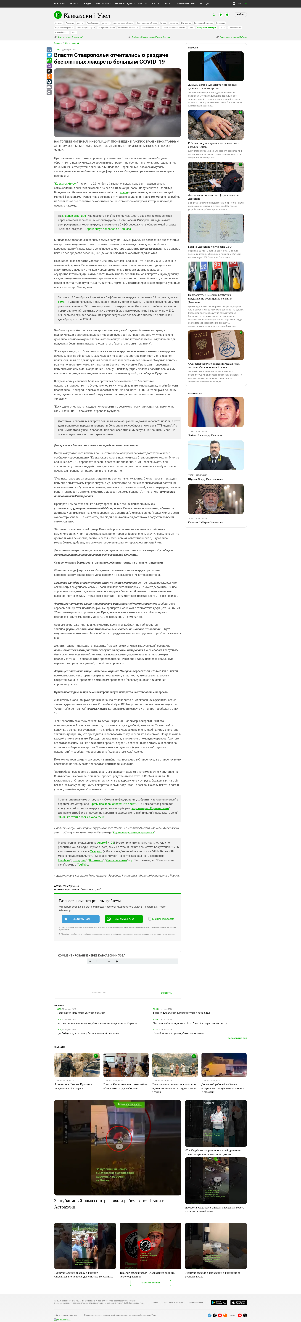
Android (102, 842)
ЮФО (74, 32)
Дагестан (174, 23)
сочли (124, 192)
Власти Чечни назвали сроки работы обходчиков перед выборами (125, 1086)
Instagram (79, 860)
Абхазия (58, 23)
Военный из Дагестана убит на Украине (81, 1013)
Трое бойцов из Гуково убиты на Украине (178, 1033)
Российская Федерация (128, 28)
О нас (155, 1302)
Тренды (86, 3)
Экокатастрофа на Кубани (233, 37)
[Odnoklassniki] (49, 76)
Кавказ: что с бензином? (70, 37)
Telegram (96, 851)
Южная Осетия (235, 28)
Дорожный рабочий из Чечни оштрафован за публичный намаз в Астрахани (222, 1088)
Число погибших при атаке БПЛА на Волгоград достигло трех (191, 1023)
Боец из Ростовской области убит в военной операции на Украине (97, 1023)
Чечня (222, 28)
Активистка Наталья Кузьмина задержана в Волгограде (73, 1086)
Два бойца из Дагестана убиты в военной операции (88, 1033)
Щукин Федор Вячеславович (205, 479)
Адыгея (80, 23)
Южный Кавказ (61, 32)
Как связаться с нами (173, 1302)
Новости (59, 3)
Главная (58, 43)
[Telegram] (49, 55)
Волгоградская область (147, 23)
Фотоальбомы (186, 3)
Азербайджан (93, 23)
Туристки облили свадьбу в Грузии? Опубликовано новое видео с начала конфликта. (83, 1274)
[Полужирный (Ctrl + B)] (90, 961)
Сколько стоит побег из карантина (81, 817)
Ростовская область (150, 28)
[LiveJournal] (49, 82)
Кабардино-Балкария (203, 23)
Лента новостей (72, 43)
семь (61, 301)
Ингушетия (186, 23)
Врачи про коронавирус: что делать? (114, 803)
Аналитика (102, 3)
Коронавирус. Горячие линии (150, 808)
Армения (106, 23)
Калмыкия (220, 23)
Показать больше (151, 1283)
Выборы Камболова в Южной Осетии (151, 37)
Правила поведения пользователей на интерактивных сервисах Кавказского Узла (120, 1315)
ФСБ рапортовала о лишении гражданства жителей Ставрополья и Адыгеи (214, 365)
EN (246, 4)
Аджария (70, 23)
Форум (142, 3)
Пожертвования (196, 1302)
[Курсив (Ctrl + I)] (96, 961)
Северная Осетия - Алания (174, 28)
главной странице (74, 215)
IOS (112, 842)
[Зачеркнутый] (109, 961)
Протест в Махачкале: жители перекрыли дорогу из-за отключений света (214, 1209)
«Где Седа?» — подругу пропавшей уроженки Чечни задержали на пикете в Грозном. (213, 1152)
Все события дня (237, 1038)
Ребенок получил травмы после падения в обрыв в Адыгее (213, 144)
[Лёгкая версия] (234, 3)
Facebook (64, 860)
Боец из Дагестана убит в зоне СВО (210, 246)
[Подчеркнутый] (102, 961)
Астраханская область (123, 23)
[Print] (49, 92)
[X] (49, 71)
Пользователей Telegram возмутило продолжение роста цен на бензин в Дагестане (210, 298)
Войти (240, 14)
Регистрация (99, 992)
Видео (168, 3)
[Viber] (49, 66)
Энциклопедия (124, 3)
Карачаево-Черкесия (64, 28)
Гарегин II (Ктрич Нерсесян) (205, 522)
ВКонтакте (96, 860)
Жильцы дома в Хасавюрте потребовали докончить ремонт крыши (212, 86)
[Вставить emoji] (117, 961)
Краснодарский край (86, 28)
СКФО (191, 28)
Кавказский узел (66, 183)
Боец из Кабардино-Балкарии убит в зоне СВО (181, 1013)
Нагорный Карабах (106, 28)
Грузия (163, 23)
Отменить (166, 993)
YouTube (82, 864)
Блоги (155, 3)
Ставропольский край (206, 28)
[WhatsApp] (49, 60)
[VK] (49, 50)
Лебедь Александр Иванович (205, 435)
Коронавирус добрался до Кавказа (108, 228)
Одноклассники (116, 860)
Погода (204, 3)
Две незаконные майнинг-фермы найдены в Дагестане (214, 196)
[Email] (49, 87)
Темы (73, 3)
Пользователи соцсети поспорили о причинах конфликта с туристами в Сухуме (174, 1088)
